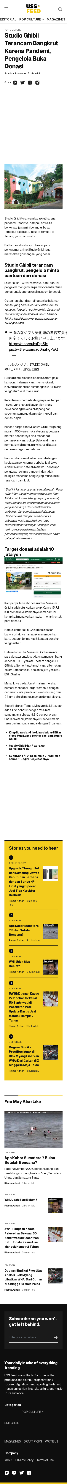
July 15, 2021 (31, 369)
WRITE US (51, 1441)
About (8, 1460)
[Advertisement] (33, 128)
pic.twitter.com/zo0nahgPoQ (33, 349)
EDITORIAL (11, 1423)
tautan (39, 301)
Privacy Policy (24, 1460)
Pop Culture (12, 29)
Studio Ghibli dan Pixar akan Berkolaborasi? (27, 747)
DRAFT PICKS (33, 1441)
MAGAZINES (12, 1441)
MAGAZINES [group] (56, 19)
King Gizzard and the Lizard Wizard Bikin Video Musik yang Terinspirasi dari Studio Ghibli (35, 735)
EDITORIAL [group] (8, 19)
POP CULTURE (30, 19)
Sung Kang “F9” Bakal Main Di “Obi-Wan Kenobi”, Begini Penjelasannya (34, 757)
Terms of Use (45, 1460)
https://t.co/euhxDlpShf (28, 344)
